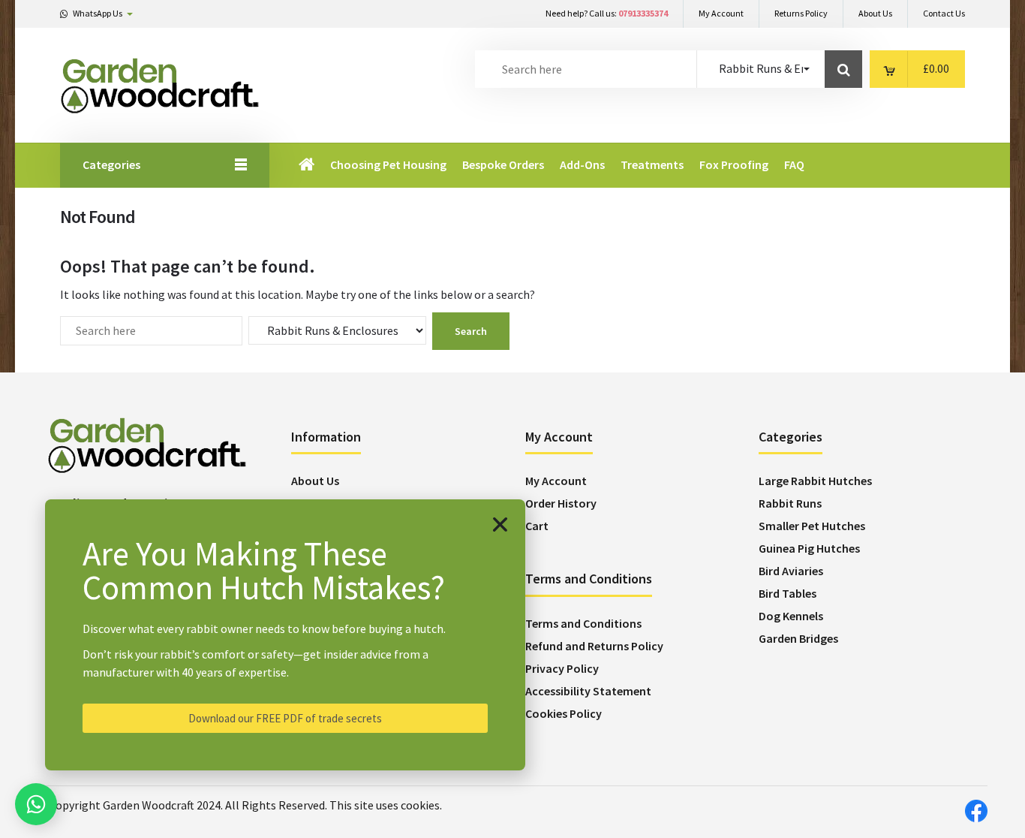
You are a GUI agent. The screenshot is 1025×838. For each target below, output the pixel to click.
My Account (556, 480)
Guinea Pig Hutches (809, 548)
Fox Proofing (733, 164)
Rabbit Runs (790, 503)
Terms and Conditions (583, 623)
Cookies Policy (563, 713)
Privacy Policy (562, 668)
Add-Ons (582, 164)
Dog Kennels (791, 615)
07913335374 (643, 13)
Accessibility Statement (588, 690)
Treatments (652, 164)
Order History (561, 503)
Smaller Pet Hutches (812, 525)
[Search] (843, 69)
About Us (315, 480)
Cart (537, 525)
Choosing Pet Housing (388, 164)
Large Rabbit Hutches (815, 480)
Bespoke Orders (503, 164)
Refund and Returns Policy (594, 645)
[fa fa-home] (307, 165)
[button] (500, 524)
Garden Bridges (798, 638)
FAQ (794, 164)
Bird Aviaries (791, 570)
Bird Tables (787, 593)
